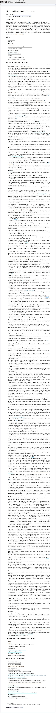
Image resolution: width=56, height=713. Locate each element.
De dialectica (10, 43)
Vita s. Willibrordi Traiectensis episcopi (16, 59)
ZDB (15, 34)
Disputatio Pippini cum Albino (14, 53)
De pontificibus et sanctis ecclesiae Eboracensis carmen (20, 46)
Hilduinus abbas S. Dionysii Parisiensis (16, 646)
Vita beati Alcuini (11, 694)
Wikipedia (28, 16)
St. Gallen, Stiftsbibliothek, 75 (41, 471)
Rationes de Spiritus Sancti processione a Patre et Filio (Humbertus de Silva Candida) (27, 687)
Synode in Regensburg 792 (13, 691)
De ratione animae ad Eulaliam (15, 48)
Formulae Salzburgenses (13, 685)
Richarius (38, 26)
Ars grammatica (11, 39)
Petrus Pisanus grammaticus (14, 653)
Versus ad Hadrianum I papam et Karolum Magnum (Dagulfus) (22, 692)
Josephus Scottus (11, 648)
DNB (23, 16)
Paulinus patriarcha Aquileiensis (15, 651)
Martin (33, 28)
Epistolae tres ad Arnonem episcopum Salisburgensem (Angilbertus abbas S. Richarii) (27, 680)
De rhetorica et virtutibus (13, 50)
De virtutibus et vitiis (12, 52)
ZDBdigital (10, 97)
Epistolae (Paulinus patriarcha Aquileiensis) (17, 678)
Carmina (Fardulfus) (12, 668)
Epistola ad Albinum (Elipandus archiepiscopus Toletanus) (21, 673)
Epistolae (10, 55)
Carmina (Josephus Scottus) (14, 669)
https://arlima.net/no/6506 (13, 635)
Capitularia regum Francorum (14, 664)
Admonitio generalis (12, 661)
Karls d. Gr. (15, 23)
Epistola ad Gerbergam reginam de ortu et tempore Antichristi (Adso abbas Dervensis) (27, 675)
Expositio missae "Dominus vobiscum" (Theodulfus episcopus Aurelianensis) (24, 682)
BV (9, 147)
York (29, 22)
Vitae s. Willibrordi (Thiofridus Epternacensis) (18, 698)
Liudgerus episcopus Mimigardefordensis (17, 650)
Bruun (9, 641)
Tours (38, 23)
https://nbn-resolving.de (38, 131)
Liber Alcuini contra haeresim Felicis (16, 57)
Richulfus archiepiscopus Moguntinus (16, 655)
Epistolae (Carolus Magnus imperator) (16, 677)
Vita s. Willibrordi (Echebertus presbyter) (17, 696)
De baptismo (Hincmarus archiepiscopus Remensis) (19, 671)
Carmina (10, 41)
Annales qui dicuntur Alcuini (14, 662)
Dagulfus (10, 643)
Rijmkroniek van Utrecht (13, 689)
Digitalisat (29, 633)
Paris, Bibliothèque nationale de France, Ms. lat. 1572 (20, 546)
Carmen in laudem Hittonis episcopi (16, 666)
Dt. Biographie (16, 16)
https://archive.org (25, 66)
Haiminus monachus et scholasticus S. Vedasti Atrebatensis (21, 644)
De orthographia (11, 45)
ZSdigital (21, 34)
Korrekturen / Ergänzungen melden (14, 707)
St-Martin (33, 23)
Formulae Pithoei (11, 684)
